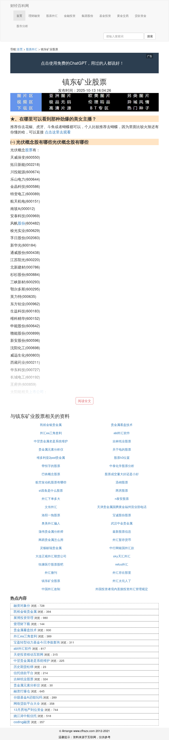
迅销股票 (122, 482)
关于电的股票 (122, 449)
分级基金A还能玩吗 (28, 697)
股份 (21, 223)
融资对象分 (22, 605)
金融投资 (69, 16)
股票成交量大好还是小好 (122, 474)
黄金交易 (123, 16)
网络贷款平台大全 (27, 703)
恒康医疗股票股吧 (51, 564)
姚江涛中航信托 (25, 715)
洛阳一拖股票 (51, 515)
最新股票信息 (122, 531)
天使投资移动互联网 (28, 654)
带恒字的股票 (51, 466)
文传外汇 (51, 507)
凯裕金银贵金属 (51, 424)
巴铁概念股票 (51, 474)
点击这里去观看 (58, 131)
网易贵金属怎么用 (51, 539)
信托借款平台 (23, 672)
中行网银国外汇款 (121, 548)
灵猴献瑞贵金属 (51, 548)
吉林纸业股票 (122, 441)
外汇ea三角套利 (51, 433)
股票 (29, 149)
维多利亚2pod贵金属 (51, 457)
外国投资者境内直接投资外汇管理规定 (121, 589)
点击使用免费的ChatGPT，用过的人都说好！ (82, 63)
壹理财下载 (22, 623)
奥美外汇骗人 (51, 523)
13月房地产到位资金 (29, 709)
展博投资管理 (23, 617)
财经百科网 (19, 5)
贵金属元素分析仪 (51, 449)
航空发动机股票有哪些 (50, 482)
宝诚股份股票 (122, 515)
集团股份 (87, 16)
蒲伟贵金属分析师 (51, 531)
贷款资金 (140, 16)
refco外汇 (121, 564)
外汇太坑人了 (122, 580)
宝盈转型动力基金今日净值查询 (37, 642)
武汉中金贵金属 (122, 523)
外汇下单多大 (51, 498)
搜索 (150, 36)
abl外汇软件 (122, 433)
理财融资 (34, 16)
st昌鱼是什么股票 (51, 490)
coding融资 (22, 721)
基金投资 (105, 16)
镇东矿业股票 (51, 580)
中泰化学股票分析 (121, 466)
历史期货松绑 (23, 666)
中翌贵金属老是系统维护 (51, 441)
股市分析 (22, 26)
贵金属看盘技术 (122, 424)
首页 (19, 16)
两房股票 (122, 490)
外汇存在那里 (122, 572)
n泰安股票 (122, 498)
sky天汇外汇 (121, 556)
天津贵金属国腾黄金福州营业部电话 (122, 507)
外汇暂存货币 (122, 539)
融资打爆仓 (22, 691)
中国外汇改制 (51, 589)
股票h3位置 (122, 457)
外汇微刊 (51, 572)
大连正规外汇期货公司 (50, 556)
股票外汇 (52, 16)
